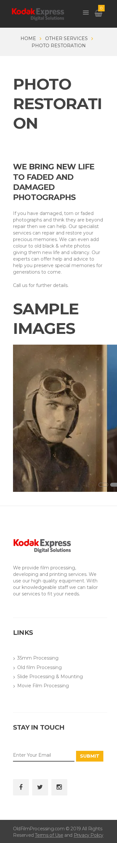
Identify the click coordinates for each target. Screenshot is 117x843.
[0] (98, 14)
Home (28, 38)
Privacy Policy (88, 835)
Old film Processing (39, 667)
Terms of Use (49, 835)
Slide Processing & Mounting (50, 676)
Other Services (66, 38)
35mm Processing (37, 658)
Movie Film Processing (43, 686)
